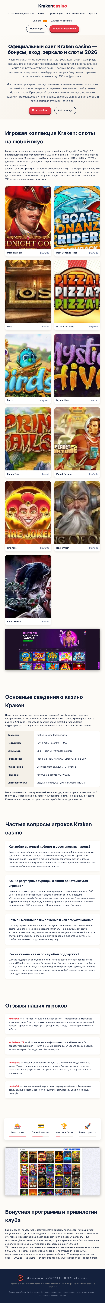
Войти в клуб (65, 110)
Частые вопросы (75, 13)
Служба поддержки (61, 20)
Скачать (39, 20)
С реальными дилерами (21, 13)
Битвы (41, 13)
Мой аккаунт (37, 28)
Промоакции (56, 13)
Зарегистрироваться (64, 28)
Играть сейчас (40, 110)
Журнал (92, 13)
